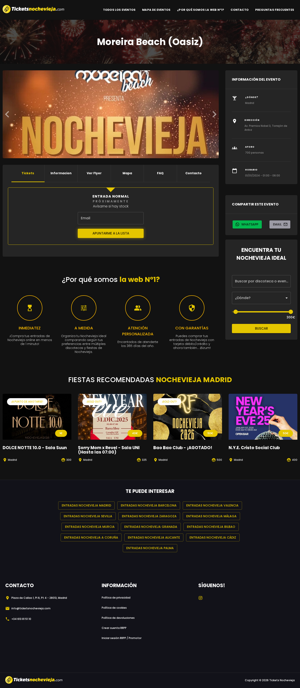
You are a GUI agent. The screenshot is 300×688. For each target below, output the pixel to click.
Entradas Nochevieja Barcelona (149, 505)
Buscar (261, 328)
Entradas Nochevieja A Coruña (91, 537)
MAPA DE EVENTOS (156, 10)
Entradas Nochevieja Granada (150, 527)
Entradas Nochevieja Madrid (86, 505)
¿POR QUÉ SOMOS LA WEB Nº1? (200, 10)
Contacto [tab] (193, 173)
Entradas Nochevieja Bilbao (211, 527)
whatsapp (249, 224)
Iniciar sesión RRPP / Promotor (121, 638)
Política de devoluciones (118, 618)
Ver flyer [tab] (94, 173)
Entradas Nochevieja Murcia (90, 527)
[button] (261, 298)
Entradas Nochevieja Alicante (154, 537)
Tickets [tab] (28, 173)
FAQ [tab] (160, 173)
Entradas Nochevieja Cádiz (213, 537)
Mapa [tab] (127, 173)
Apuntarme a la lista (110, 233)
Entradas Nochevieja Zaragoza (149, 516)
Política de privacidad (116, 597)
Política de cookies (114, 608)
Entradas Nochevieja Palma (150, 548)
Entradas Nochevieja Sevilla (88, 516)
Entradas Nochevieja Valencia (212, 505)
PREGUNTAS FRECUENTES (274, 10)
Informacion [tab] (61, 173)
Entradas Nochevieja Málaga (211, 516)
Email (277, 224)
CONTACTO (240, 10)
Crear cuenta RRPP (114, 628)
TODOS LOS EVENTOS (119, 10)
